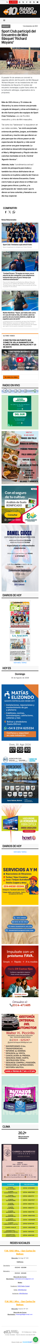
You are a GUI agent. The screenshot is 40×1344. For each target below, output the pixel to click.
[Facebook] (26, 2)
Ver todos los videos (11, 377)
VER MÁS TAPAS (20, 663)
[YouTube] (37, 2)
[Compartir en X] (9, 212)
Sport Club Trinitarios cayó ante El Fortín (17, 245)
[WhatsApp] (19, 2)
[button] (7, 2)
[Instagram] (30, 2)
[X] (23, 2)
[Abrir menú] (4, 20)
